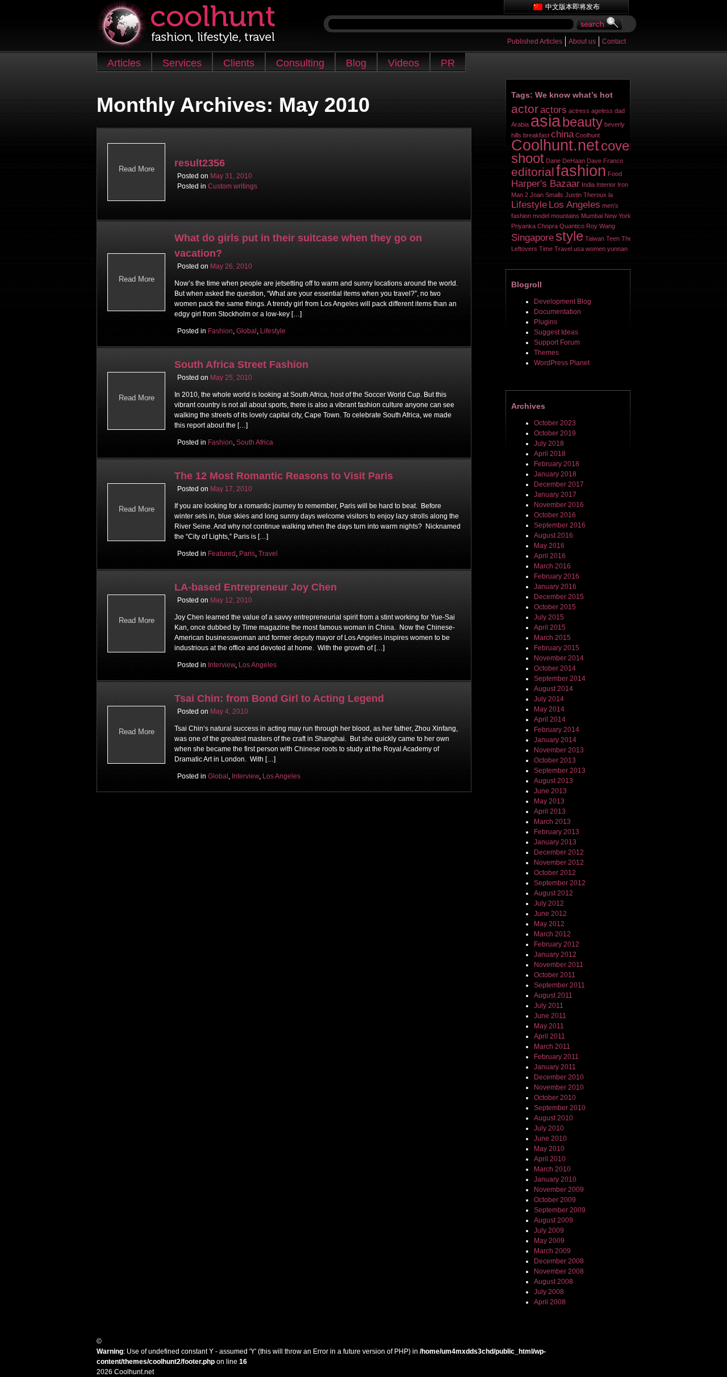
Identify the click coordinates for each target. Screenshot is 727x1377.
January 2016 (555, 587)
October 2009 (555, 1200)
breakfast (536, 135)
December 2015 (559, 597)
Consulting (300, 63)
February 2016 (556, 576)
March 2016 (552, 566)
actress (579, 110)
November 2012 (559, 863)
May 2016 (549, 546)
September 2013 (560, 771)
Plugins (545, 322)
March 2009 (552, 1251)
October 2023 (555, 423)
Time (546, 248)
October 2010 (555, 1098)
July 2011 (548, 1006)
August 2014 (553, 689)
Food (615, 173)
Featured (222, 554)
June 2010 (550, 1138)
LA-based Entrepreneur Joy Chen (255, 587)
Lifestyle (273, 331)
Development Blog (562, 301)
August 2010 (553, 1118)
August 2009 (553, 1220)
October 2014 (555, 668)
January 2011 (555, 1067)
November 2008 (559, 1271)
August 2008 (553, 1282)
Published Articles (534, 41)
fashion (581, 170)
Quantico (571, 226)
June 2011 (550, 1016)
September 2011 (559, 985)
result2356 (199, 163)
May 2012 (549, 924)
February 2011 (556, 1057)
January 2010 (555, 1179)
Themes (546, 353)
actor (524, 108)
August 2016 (553, 535)
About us (582, 41)
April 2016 (550, 556)
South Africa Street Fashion (241, 364)
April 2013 (550, 811)
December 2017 (559, 484)
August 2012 (553, 893)
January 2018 (555, 474)
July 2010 (549, 1128)
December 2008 (559, 1261)
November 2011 (558, 965)
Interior (606, 184)
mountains (565, 215)
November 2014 (559, 658)
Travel (268, 554)
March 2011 (552, 1046)
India (588, 184)
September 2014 (560, 679)
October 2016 (555, 515)
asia (545, 120)
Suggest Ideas (556, 332)
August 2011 (553, 995)
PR (448, 63)
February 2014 (556, 730)
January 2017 (555, 495)
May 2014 (549, 709)
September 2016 (560, 525)
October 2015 (555, 607)
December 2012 (559, 852)
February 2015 (556, 648)
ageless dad (608, 110)
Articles (124, 63)
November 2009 (559, 1190)
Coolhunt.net (555, 145)
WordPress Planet (562, 363)
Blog (356, 63)
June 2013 (550, 791)
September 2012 (560, 883)
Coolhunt (587, 135)
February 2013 (556, 832)
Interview (221, 665)
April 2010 (550, 1159)
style (569, 236)
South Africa (254, 442)
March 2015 (552, 638)
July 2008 (549, 1292)
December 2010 (559, 1077)
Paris (247, 554)
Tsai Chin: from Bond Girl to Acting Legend (279, 698)
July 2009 (549, 1230)
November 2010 (559, 1087)
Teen (613, 238)
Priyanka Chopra (534, 226)
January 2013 (555, 842)
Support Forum (557, 342)
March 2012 (552, 934)
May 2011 (549, 1026)
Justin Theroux (586, 194)
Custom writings (232, 186)
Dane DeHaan (565, 160)
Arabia (520, 124)
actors (553, 109)
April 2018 (550, 454)
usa (579, 248)
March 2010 (552, 1169)
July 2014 (549, 699)
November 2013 (559, 750)
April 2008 (550, 1302)
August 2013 (553, 781)
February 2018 (556, 464)
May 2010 (549, 1149)
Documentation (557, 312)
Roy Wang (600, 226)
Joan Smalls (546, 194)
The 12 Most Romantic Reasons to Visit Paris (283, 476)
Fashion (220, 331)
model (541, 215)
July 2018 (549, 443)
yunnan (617, 248)
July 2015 (549, 617)
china (562, 134)
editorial (532, 171)
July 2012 (549, 903)
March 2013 (552, 822)
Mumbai (592, 215)
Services (182, 63)
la (610, 194)
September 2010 (560, 1108)
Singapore (532, 237)
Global (246, 331)
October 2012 (555, 873)
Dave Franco (605, 160)
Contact (614, 41)
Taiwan (594, 238)
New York (617, 215)
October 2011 (554, 975)
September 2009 (560, 1210)
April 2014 (550, 719)
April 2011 (549, 1036)
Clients (238, 63)
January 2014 (555, 740)
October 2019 (555, 433)
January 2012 (555, 955)
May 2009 (549, 1241)
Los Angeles (258, 665)
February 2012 (556, 944)
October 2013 (555, 760)
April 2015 (550, 627)
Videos (403, 63)
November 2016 (559, 505)
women (595, 248)
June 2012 (550, 914)
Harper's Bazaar (545, 183)
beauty (582, 121)
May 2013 (549, 801)
